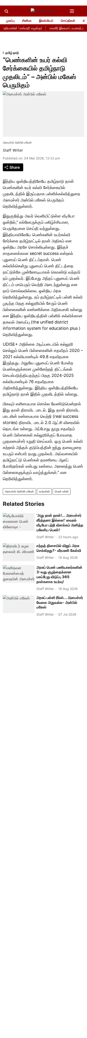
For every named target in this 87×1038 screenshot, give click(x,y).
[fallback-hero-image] (19, 522)
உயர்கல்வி (44, 491)
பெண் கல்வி (61, 491)
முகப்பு (10, 20)
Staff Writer (13, 150)
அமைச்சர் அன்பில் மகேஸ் (19, 491)
